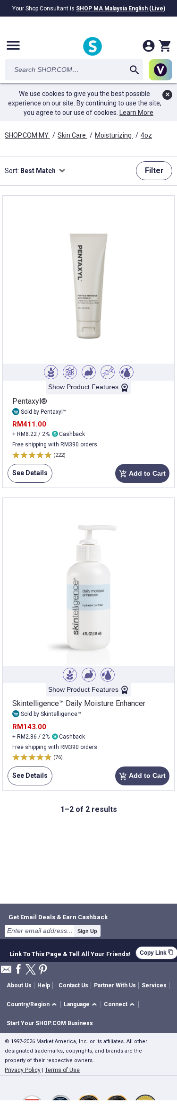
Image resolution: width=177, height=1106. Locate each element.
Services (154, 985)
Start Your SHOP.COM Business (50, 1023)
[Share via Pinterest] (43, 970)
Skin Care (72, 135)
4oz (146, 135)
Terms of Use (62, 1070)
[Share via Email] (6, 971)
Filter (154, 170)
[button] (33, 1004)
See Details (28, 473)
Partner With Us (115, 985)
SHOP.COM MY (27, 135)
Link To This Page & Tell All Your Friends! (70, 953)
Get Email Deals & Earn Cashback (58, 917)
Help (43, 985)
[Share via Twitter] (30, 970)
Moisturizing (114, 135)
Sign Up (87, 931)
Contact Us (73, 985)
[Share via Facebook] (18, 969)
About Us (19, 985)
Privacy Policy (23, 1070)
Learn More (136, 112)
